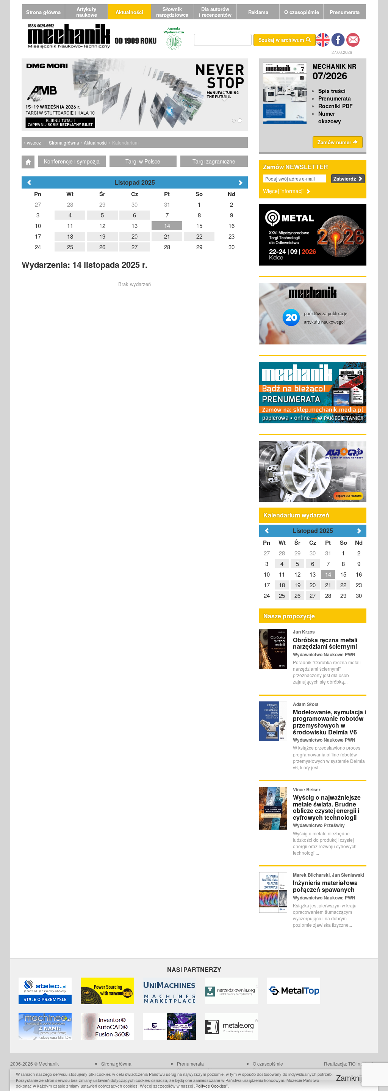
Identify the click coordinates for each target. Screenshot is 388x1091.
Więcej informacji (284, 191)
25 (282, 595)
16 (359, 574)
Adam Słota (306, 704)
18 (282, 585)
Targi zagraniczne (213, 161)
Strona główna (43, 12)
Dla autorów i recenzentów (215, 11)
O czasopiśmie (301, 12)
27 (267, 553)
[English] (323, 39)
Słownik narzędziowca (172, 11)
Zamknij (350, 1077)
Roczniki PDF (335, 106)
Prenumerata (345, 12)
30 (313, 553)
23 (359, 585)
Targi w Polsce (142, 161)
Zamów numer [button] (335, 142)
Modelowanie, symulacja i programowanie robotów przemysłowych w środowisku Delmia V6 (329, 721)
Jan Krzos (304, 631)
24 (267, 595)
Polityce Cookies (211, 1086)
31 (328, 553)
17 (267, 585)
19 (297, 585)
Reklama (258, 12)
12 (297, 574)
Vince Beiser (307, 789)
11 (282, 574)
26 (297, 595)
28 (282, 553)
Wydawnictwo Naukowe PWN (324, 654)
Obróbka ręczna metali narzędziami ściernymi (325, 643)
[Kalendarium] (28, 162)
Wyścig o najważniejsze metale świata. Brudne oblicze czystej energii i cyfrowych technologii (327, 807)
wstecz (34, 142)
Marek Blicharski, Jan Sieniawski (328, 874)
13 (313, 574)
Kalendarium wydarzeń (296, 515)
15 (343, 574)
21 (328, 585)
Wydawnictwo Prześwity (319, 825)
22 (343, 585)
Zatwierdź (345, 178)
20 (313, 585)
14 (328, 574)
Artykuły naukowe (86, 11)
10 (267, 574)
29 (297, 553)
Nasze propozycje (289, 616)
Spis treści (332, 90)
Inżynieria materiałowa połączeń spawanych (325, 886)
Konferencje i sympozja (72, 161)
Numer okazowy (329, 117)
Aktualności (129, 12)
